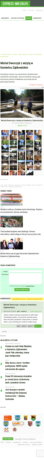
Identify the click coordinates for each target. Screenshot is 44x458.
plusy (24, 326)
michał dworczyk (37, 185)
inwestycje (4, 186)
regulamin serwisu (24, 444)
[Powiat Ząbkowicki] (6, 420)
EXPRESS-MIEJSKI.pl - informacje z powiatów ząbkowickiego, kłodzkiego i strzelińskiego (15, 3)
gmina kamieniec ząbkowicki (12, 185)
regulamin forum (30, 286)
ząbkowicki (39, 10)
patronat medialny (36, 442)
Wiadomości (5, 18)
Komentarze (37, 18)
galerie (14, 54)
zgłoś (18, 326)
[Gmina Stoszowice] (16, 426)
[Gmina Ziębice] (36, 426)
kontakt (25, 442)
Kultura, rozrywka (17, 18)
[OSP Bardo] (13, 431)
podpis (5, 271)
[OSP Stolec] (4, 432)
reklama (8, 442)
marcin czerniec (26, 185)
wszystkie (31, 10)
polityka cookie (37, 444)
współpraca (17, 442)
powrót (4, 331)
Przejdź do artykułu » (36, 85)
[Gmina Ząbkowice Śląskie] (16, 420)
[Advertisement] (22, 36)
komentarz (5, 274)
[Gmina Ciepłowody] (32, 420)
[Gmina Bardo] (24, 420)
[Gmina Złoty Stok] (29, 426)
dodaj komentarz (22, 289)
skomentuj (38, 326)
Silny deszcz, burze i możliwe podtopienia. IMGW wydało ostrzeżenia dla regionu (17, 366)
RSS (2, 442)
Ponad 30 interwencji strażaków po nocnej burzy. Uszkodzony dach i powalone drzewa (18, 379)
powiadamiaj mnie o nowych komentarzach (27, 299)
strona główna (6, 54)
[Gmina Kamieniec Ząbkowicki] (4, 426)
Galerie (28, 18)
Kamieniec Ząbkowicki (15, 186)
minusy (30, 326)
